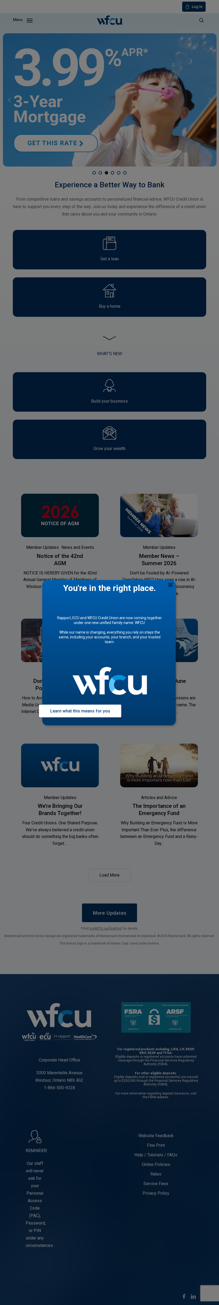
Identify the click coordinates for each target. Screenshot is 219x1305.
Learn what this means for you (80, 710)
